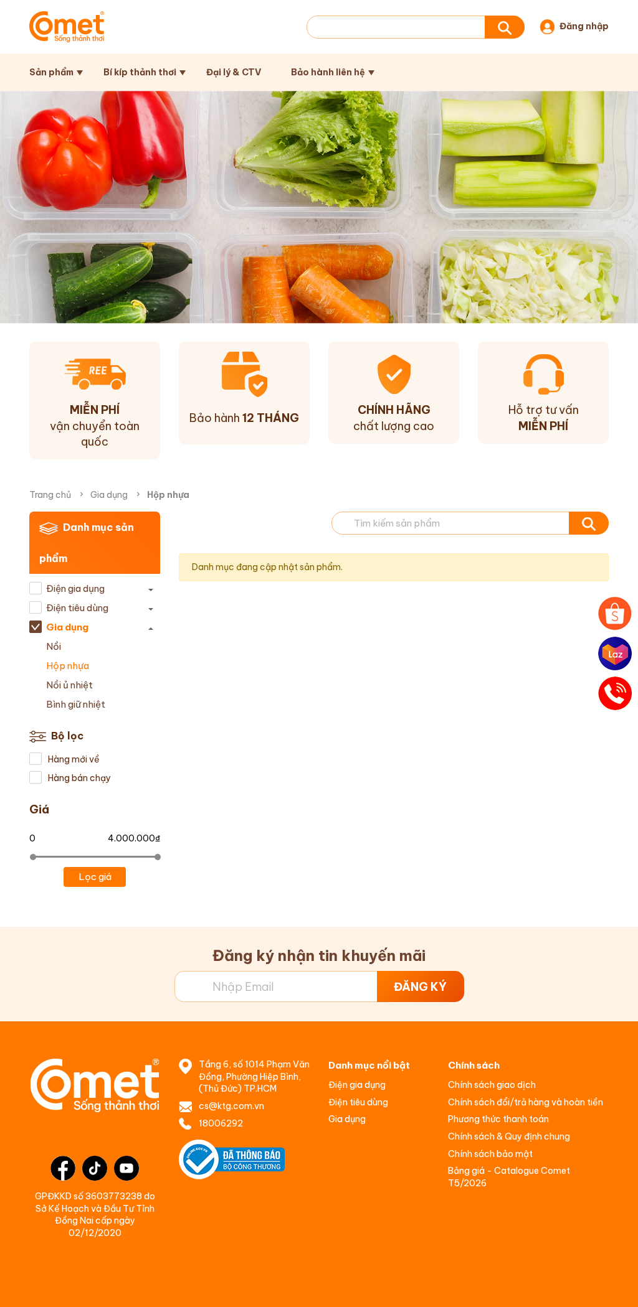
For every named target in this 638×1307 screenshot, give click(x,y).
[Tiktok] (94, 1168)
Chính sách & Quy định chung (509, 1136)
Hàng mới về (73, 759)
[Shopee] (615, 614)
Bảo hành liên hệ (328, 72)
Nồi (53, 646)
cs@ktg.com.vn (231, 1106)
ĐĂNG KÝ (420, 987)
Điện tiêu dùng (77, 608)
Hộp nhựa (67, 666)
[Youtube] (126, 1168)
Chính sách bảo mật (490, 1153)
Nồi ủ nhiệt (69, 685)
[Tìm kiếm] (505, 27)
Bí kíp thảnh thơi (139, 72)
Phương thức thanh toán (498, 1119)
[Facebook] (62, 1168)
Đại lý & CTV (233, 72)
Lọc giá (95, 877)
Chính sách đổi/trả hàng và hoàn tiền (525, 1102)
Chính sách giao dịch (492, 1084)
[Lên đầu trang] (615, 1285)
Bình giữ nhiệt (75, 704)
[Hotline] (615, 693)
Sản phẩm (51, 72)
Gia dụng (109, 494)
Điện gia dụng (75, 588)
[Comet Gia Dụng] (66, 26)
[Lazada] (615, 653)
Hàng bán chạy (78, 778)
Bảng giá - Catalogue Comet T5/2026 (509, 1177)
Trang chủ (50, 494)
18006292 (221, 1123)
